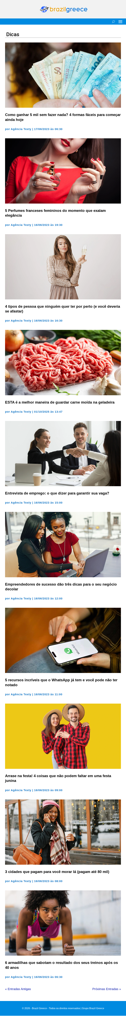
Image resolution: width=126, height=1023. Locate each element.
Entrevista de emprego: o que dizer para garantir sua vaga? (57, 493)
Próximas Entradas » (106, 989)
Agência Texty (21, 129)
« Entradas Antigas (18, 989)
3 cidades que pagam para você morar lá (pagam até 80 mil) (57, 872)
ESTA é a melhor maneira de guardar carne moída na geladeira (59, 402)
